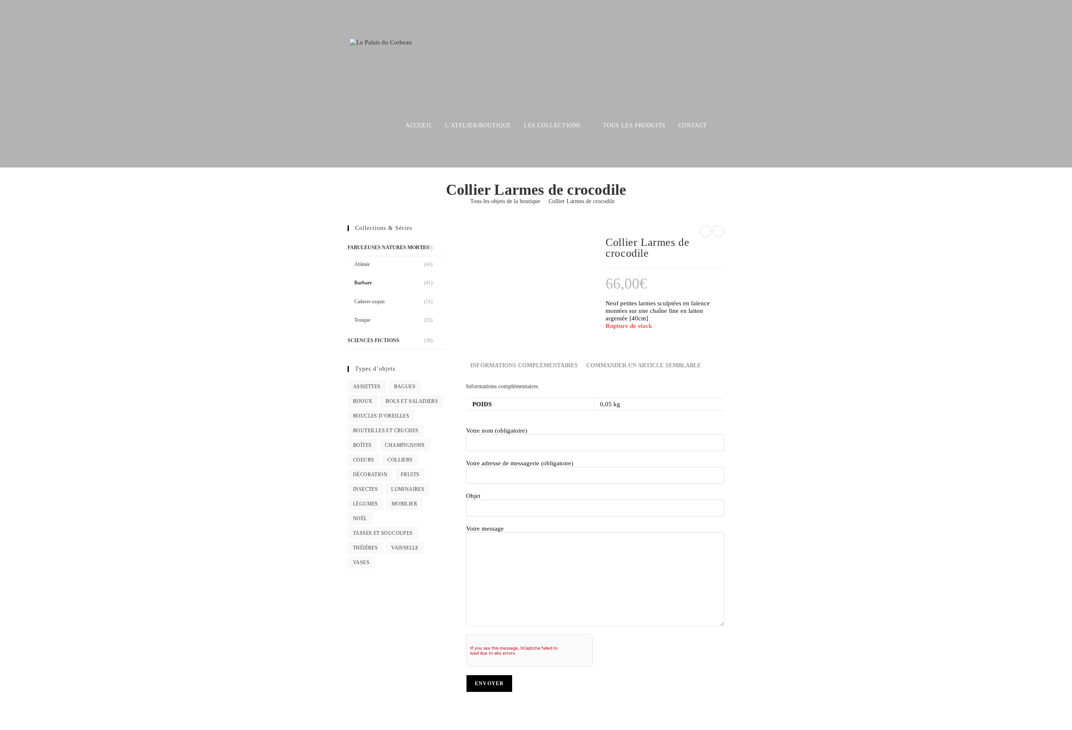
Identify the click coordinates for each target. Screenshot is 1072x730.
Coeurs (363, 460)
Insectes (365, 489)
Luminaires (407, 489)
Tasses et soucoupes (383, 533)
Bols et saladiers (412, 401)
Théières (365, 548)
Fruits (410, 474)
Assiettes (367, 387)
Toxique (362, 320)
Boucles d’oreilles (381, 416)
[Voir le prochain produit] (718, 231)
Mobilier (404, 504)
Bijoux (362, 401)
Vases (361, 562)
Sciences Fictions (373, 340)
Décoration (370, 474)
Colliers (399, 460)
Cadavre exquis (369, 301)
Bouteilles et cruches (385, 430)
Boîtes (362, 445)
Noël (360, 518)
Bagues (404, 387)
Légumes (365, 504)
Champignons (405, 445)
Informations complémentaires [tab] (524, 365)
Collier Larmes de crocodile (582, 201)
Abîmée (362, 264)
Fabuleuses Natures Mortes (388, 247)
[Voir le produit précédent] (705, 231)
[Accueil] (459, 201)
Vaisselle (405, 548)
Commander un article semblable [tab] (643, 365)
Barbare (363, 283)
